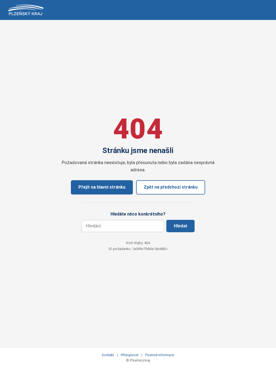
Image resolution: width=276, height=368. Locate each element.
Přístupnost (130, 355)
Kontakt (108, 355)
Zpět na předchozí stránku (171, 187)
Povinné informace (159, 355)
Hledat (180, 226)
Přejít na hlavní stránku (101, 187)
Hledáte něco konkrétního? (138, 214)
